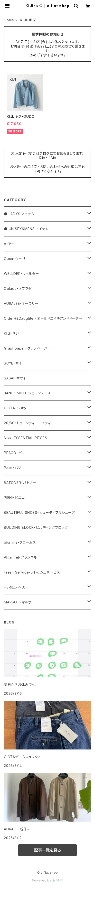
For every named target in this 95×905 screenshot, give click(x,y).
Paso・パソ (12, 468)
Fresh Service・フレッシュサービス (32, 572)
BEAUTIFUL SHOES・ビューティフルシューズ (39, 512)
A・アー (9, 244)
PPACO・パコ (14, 453)
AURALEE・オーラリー (21, 303)
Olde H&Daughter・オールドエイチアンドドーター (43, 318)
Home (9, 20)
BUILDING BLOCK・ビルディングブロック (36, 527)
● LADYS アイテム (19, 214)
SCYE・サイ (13, 363)
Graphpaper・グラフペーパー (27, 348)
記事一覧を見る (47, 850)
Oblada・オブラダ (18, 288)
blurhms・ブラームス (20, 542)
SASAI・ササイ (15, 378)
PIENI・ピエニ (14, 497)
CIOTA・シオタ (15, 408)
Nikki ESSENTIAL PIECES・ (26, 438)
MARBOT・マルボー (20, 602)
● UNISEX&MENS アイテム (26, 229)
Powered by (42, 880)
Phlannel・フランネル (20, 557)
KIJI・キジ (11, 333)
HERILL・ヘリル (16, 587)
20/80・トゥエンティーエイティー (29, 423)
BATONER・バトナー (20, 483)
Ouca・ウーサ (14, 259)
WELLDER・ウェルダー (21, 273)
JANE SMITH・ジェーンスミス (27, 393)
